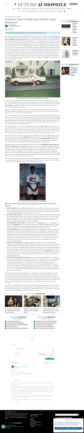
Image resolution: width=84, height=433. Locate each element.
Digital (14, 8)
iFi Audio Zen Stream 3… (12, 326)
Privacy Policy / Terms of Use (71, 430)
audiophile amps (45, 144)
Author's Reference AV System (14, 26)
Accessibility (32, 426)
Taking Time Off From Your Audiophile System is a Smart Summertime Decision (51, 310)
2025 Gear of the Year (44, 11)
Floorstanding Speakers (59, 8)
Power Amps (41, 8)
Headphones (53, 11)
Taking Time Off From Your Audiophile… (44, 324)
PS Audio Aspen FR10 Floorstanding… (15, 322)
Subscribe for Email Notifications (36, 414)
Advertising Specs (33, 423)
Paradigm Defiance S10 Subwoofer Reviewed (17, 328)
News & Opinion (22, 11)
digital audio (14, 146)
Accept (68, 428)
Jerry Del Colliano (13, 24)
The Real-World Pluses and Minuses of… (44, 326)
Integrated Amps (34, 8)
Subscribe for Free (73, 4)
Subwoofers (69, 8)
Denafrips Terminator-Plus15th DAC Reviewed (17, 324)
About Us (32, 419)
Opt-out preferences (63, 430)
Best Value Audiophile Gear (33, 11)
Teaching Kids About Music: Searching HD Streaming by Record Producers (13, 310)
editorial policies (19, 417)
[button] (81, 419)
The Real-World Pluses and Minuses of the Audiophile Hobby (31, 310)
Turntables (18, 8)
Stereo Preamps (25, 8)
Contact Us (32, 418)
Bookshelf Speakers (49, 8)
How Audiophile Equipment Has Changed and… (46, 322)
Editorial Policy (33, 420)
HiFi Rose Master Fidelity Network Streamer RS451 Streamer (75, 28)
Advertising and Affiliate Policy (36, 422)
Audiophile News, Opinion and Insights (13, 16)
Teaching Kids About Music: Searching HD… (45, 328)
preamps (52, 144)
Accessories (59, 11)
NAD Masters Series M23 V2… (14, 321)
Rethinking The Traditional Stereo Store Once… (46, 321)
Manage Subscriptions (34, 415)
